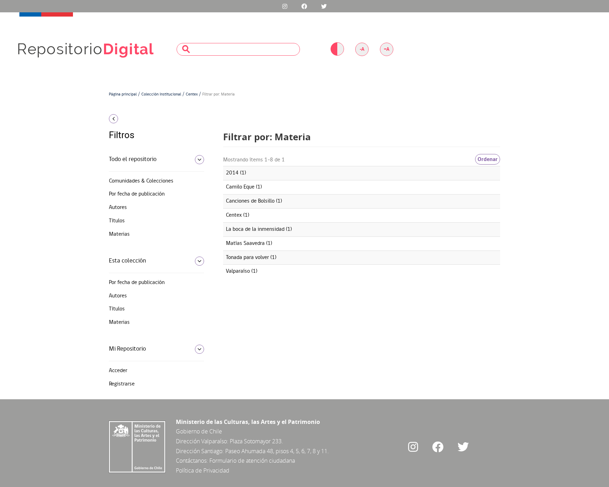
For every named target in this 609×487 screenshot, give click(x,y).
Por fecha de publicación (137, 194)
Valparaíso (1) (241, 271)
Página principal (123, 94)
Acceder (118, 371)
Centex (192, 94)
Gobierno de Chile (199, 431)
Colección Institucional (161, 94)
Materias (119, 234)
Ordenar (488, 159)
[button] (154, 118)
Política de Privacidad (202, 470)
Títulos (117, 221)
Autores (118, 207)
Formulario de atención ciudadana (252, 460)
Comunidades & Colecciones (141, 181)
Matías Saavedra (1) (249, 243)
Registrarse (122, 384)
